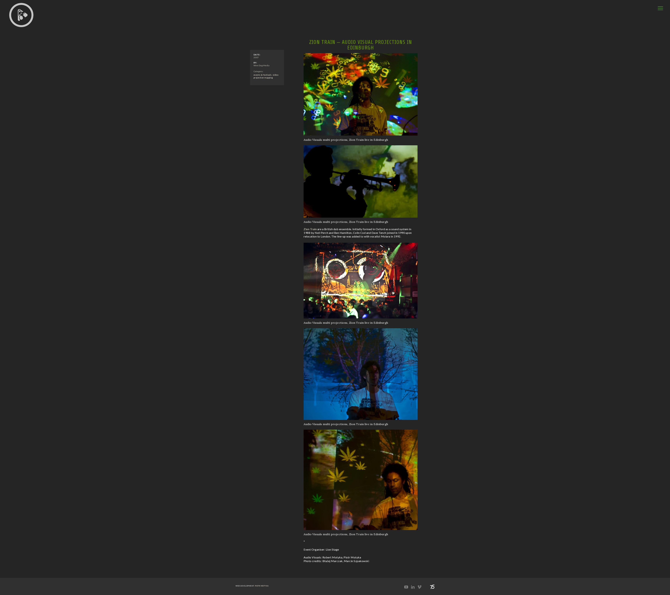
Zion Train (310, 229)
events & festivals (263, 75)
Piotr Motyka (262, 586)
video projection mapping (266, 76)
